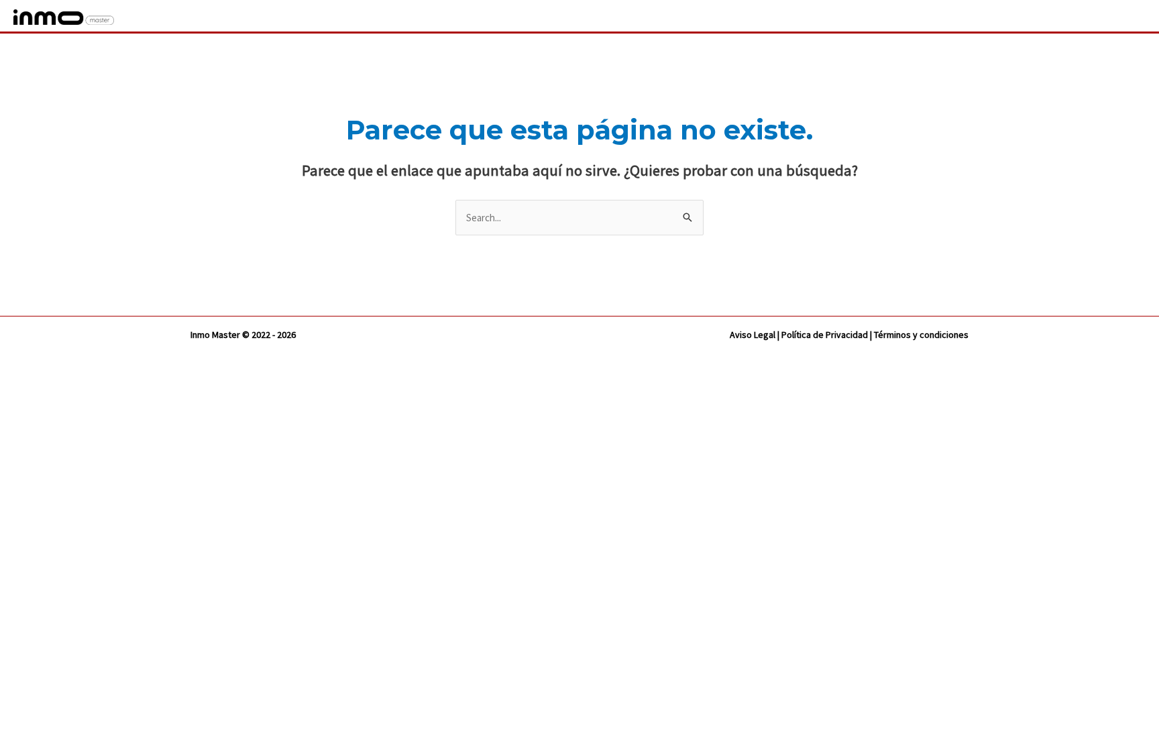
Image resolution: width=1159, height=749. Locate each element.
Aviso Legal (752, 335)
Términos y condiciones (921, 335)
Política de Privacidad (824, 335)
